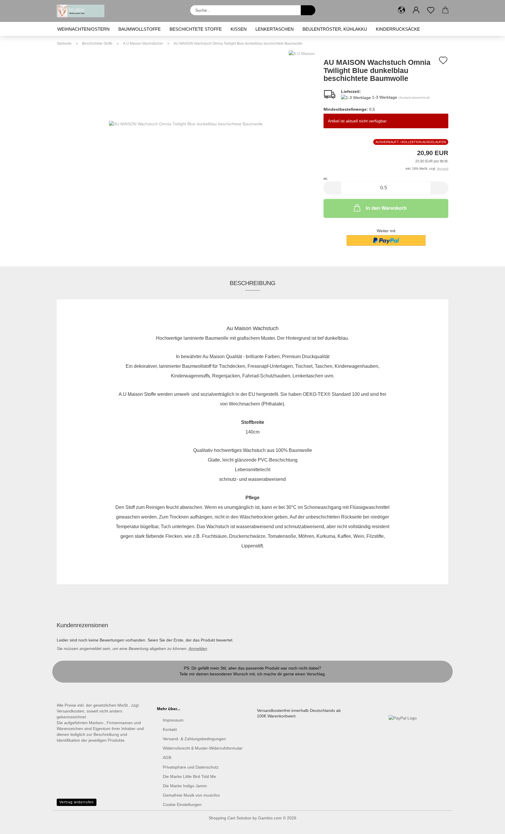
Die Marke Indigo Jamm (185, 785)
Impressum (173, 720)
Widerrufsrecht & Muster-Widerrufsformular (203, 748)
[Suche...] (308, 10)
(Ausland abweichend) (414, 97)
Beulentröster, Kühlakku (334, 29)
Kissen (239, 29)
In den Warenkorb (386, 208)
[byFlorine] (83, 11)
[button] (401, 10)
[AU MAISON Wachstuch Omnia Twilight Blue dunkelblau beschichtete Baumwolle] (186, 123)
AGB (167, 757)
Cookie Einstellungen (182, 804)
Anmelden (197, 648)
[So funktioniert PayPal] (403, 717)
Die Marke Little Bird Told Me (189, 776)
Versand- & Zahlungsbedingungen (194, 738)
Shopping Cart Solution (230, 818)
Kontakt (253, 680)
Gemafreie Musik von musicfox (191, 795)
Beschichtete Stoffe (196, 29)
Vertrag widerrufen (76, 802)
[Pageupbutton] (489, 825)
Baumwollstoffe (139, 29)
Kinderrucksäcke (398, 29)
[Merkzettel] (430, 10)
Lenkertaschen (274, 29)
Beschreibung (253, 283)
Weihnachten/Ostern (83, 29)
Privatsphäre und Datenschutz (191, 767)
